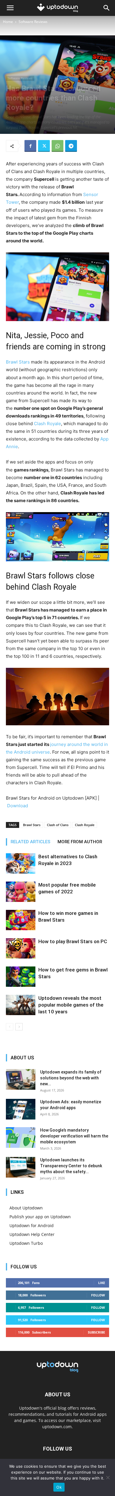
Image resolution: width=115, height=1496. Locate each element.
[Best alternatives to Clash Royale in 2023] (20, 863)
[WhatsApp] (57, 146)
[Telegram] (71, 146)
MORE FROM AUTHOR (80, 841)
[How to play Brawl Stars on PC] (20, 948)
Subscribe (96, 1332)
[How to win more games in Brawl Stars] (20, 920)
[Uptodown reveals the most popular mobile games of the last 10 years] (20, 1005)
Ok (59, 1487)
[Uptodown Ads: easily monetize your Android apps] (20, 1109)
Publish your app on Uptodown (40, 1216)
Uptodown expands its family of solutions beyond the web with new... (70, 1078)
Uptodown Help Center (32, 1234)
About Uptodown (26, 1208)
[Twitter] (44, 146)
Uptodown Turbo (26, 1243)
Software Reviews (33, 21)
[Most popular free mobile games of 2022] (20, 892)
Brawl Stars (18, 362)
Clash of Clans (57, 825)
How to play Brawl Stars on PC (72, 941)
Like (101, 1282)
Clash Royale (47, 423)
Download (17, 805)
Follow (98, 1295)
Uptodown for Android (31, 1225)
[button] (10, 8)
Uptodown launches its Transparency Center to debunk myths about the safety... (71, 1166)
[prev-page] (9, 1026)
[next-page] (19, 1026)
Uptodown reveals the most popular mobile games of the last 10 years (71, 1005)
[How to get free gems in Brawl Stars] (20, 976)
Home (8, 21)
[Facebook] (30, 146)
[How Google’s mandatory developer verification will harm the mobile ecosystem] (20, 1137)
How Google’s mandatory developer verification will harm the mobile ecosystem (74, 1136)
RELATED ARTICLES (30, 841)
